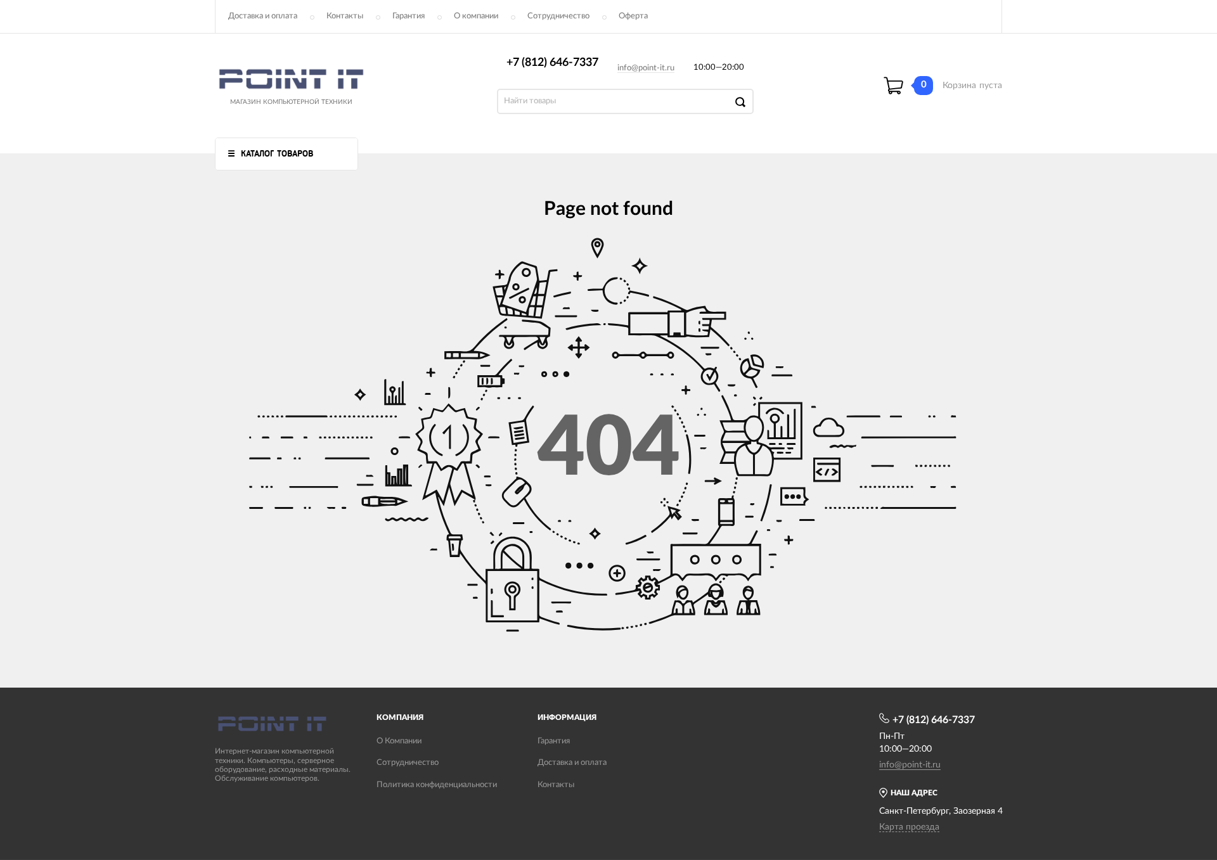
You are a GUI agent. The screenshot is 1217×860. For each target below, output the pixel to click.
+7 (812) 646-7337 (552, 62)
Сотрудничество (558, 16)
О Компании (399, 741)
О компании (476, 16)
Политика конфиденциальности (437, 785)
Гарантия (408, 16)
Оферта (633, 16)
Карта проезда (909, 827)
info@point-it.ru (645, 68)
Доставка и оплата (262, 16)
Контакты (344, 16)
